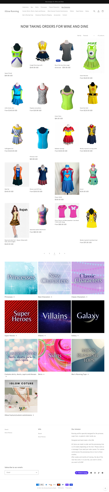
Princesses (9, 297)
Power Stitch (58, 197)
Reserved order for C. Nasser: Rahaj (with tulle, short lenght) (16, 240)
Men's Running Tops (79, 374)
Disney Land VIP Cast (35, 189)
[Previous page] (44, 253)
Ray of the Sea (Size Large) (62, 65)
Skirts (40, 374)
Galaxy (74, 336)
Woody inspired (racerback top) (89, 240)
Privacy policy (69, 488)
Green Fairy (58, 116)
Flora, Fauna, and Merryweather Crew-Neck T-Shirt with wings (67, 221)
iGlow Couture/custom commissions (18, 415)
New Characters (44, 297)
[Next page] (65, 253)
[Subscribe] (36, 472)
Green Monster (84, 75)
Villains (41, 336)
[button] (94, 11)
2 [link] (54, 253)
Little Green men (9, 108)
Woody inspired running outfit (88, 148)
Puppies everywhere (35, 108)
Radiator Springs (59, 148)
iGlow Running (44, 488)
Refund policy (61, 488)
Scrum (82, 189)
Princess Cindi (34, 156)
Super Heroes (10, 336)
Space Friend (8, 73)
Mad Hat (7, 189)
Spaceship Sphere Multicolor (38, 229)
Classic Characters (78, 297)
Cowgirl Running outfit (36, 65)
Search (6, 429)
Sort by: (79, 35)
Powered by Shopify (52, 488)
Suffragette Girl (9, 148)
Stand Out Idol (84, 108)
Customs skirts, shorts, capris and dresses (20, 374)
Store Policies (8, 433)
